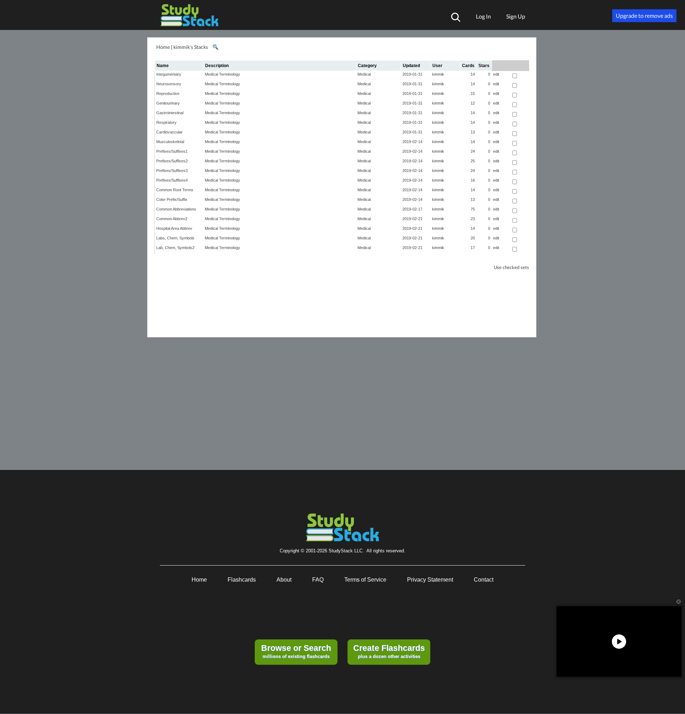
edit (496, 74)
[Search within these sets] (215, 47)
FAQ (318, 580)
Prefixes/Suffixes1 (172, 151)
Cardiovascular (169, 132)
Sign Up (515, 16)
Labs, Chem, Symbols (175, 238)
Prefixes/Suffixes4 (172, 180)
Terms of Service (365, 580)
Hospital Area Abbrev (174, 228)
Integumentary (168, 74)
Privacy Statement (430, 580)
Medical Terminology (222, 74)
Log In (483, 16)
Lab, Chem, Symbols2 (175, 247)
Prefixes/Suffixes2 (172, 161)
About (283, 580)
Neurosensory (168, 84)
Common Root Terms (174, 190)
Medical (364, 74)
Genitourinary (168, 103)
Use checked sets (511, 267)
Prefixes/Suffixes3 (172, 170)
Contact (483, 580)
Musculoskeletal (170, 142)
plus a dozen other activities (389, 651)
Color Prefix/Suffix (171, 199)
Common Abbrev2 (171, 219)
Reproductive (167, 93)
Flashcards (242, 580)
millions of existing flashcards (296, 651)
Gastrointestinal (169, 113)
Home (163, 47)
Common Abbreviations (176, 209)
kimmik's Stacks (190, 47)
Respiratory (166, 122)
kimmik (438, 74)
